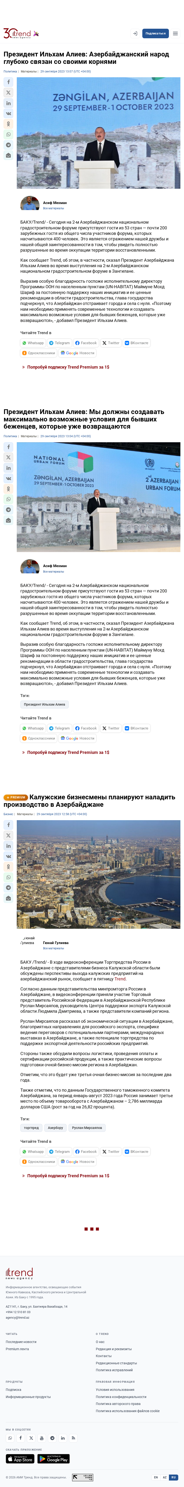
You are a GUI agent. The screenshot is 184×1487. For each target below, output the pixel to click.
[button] (8, 82)
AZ (165, 1477)
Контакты (104, 1356)
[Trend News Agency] (19, 1274)
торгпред (31, 1128)
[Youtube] (41, 1438)
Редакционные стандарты (116, 1363)
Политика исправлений (114, 1370)
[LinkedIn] (62, 1438)
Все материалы (53, 208)
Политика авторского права (118, 1404)
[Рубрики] (175, 33)
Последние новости (21, 1342)
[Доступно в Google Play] (53, 1459)
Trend (120, 978)
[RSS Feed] (73, 1438)
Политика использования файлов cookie (128, 1411)
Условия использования (115, 1390)
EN (156, 1477)
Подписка (13, 1390)
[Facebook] (20, 1438)
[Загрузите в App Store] (20, 1459)
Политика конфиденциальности (121, 1397)
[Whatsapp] (10, 1438)
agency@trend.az (17, 1317)
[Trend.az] (21, 33)
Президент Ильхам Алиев (44, 704)
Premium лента (17, 1349)
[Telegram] (52, 1438)
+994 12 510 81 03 (18, 1312)
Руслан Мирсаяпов (87, 1128)
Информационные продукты (28, 1397)
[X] (31, 1438)
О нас (100, 1342)
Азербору (55, 1128)
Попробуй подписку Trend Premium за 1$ (67, 367)
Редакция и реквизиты (114, 1349)
